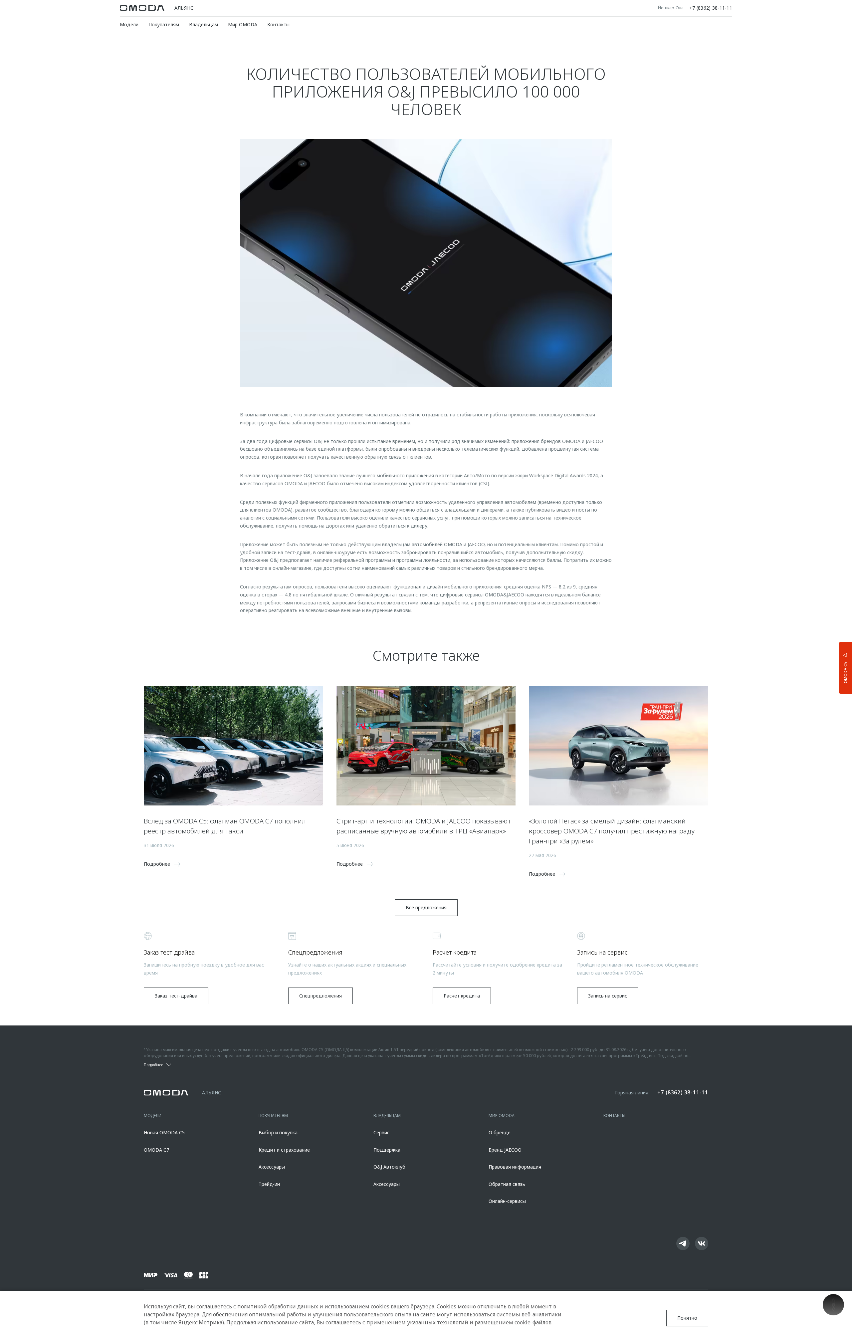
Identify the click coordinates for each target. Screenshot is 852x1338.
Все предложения (426, 907)
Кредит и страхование (284, 1150)
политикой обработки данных (277, 1306)
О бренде (500, 1132)
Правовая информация (515, 1167)
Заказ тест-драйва (176, 996)
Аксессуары (272, 1167)
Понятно (687, 1318)
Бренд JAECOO (505, 1150)
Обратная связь (507, 1184)
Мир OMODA (242, 24)
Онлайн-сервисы (507, 1201)
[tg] (683, 1243)
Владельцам (203, 24)
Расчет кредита (462, 996)
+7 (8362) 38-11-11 (710, 8)
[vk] (701, 1243)
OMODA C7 (156, 1150)
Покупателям (163, 24)
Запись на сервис (607, 996)
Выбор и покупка (278, 1132)
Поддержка (386, 1150)
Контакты (278, 24)
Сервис (381, 1132)
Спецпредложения (320, 996)
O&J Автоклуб (389, 1167)
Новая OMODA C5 (164, 1132)
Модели (129, 24)
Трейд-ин (269, 1184)
